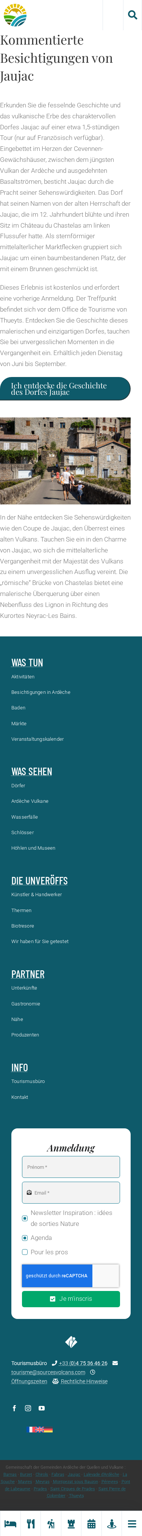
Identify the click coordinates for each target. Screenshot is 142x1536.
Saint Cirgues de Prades (72, 1488)
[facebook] (14, 1408)
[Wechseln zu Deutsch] (48, 1429)
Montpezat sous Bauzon (75, 1481)
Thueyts (76, 1495)
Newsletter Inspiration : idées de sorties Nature (71, 1218)
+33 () (83, 1363)
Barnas (10, 1474)
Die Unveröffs (39, 880)
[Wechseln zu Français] (31, 1429)
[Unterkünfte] (10, 1523)
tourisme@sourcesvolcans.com (48, 1372)
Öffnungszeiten (29, 1381)
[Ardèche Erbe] (71, 1523)
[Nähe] (111, 1523)
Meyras (43, 1481)
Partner (28, 973)
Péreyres (109, 1481)
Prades (40, 1488)
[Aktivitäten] (51, 1523)
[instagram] (28, 1408)
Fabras (57, 1474)
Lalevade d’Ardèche (101, 1474)
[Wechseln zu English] (39, 1429)
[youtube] (42, 1408)
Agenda (41, 1237)
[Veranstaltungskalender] (91, 1523)
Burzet (26, 1474)
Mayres (25, 1481)
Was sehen (31, 771)
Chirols (42, 1474)
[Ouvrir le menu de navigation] (132, 1523)
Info (19, 1067)
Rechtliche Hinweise (84, 1381)
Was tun (27, 662)
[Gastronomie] (30, 1523)
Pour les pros (49, 1252)
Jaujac (74, 1474)
